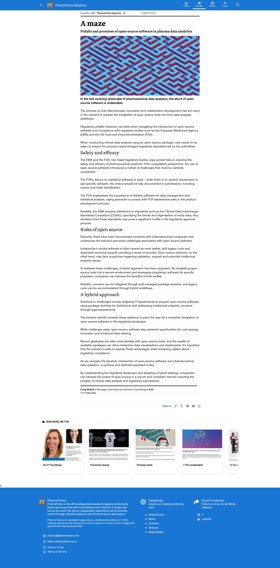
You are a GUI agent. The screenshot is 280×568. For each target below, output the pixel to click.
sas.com (91, 392)
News (152, 518)
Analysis (153, 527)
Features (154, 523)
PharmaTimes (156, 514)
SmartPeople (156, 532)
